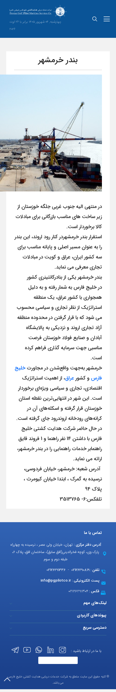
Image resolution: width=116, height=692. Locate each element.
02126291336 (56, 570)
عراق (69, 378)
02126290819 (80, 570)
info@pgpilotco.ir (56, 581)
